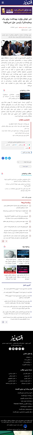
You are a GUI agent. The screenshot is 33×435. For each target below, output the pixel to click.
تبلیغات (28, 357)
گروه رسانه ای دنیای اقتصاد (25, 393)
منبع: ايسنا (25, 166)
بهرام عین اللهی (26, 152)
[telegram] (13, 349)
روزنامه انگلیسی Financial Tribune (23, 404)
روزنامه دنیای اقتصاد (26, 395)
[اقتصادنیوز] (16, 338)
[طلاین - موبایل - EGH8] (16, 11)
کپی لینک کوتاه (27, 162)
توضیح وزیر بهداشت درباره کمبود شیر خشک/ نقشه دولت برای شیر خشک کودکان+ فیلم (15, 132)
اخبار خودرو (27, 378)
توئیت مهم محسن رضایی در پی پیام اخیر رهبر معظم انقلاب (15, 222)
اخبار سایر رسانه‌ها (23, 27)
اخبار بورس (27, 376)
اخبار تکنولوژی (11, 378)
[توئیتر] (6, 158)
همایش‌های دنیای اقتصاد (25, 409)
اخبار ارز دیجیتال (25, 383)
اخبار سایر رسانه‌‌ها (10, 383)
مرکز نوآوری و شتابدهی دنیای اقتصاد (22, 412)
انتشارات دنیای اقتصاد (26, 406)
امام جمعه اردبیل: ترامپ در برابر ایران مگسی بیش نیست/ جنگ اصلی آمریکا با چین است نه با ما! (16, 307)
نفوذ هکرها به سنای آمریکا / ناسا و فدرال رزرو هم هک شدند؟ (15, 212)
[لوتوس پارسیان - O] (16, 433)
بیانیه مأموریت (26, 364)
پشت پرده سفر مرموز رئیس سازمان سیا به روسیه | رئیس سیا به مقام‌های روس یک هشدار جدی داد (16, 318)
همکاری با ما (27, 362)
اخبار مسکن (12, 376)
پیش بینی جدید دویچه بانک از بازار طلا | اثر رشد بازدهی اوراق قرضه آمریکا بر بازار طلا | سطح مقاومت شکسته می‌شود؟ (17, 302)
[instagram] (16, 349)
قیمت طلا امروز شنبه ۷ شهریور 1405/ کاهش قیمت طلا (17, 289)
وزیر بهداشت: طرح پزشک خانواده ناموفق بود (19, 124)
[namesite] (27, 2)
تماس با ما (27, 360)
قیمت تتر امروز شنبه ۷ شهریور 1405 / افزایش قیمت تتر (17, 292)
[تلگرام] (9, 158)
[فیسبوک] (3, 158)
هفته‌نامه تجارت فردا (26, 401)
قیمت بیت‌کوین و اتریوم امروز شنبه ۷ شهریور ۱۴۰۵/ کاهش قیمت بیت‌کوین (17, 296)
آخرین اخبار (26, 285)
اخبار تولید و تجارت (25, 381)
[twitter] (19, 349)
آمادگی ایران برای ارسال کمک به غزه (21, 135)
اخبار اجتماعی (11, 381)
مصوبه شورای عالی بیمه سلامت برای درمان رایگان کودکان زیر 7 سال (15, 127)
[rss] (10, 349)
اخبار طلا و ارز (26, 373)
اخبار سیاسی (12, 373)
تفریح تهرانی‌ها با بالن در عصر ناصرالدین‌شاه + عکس (16, 226)
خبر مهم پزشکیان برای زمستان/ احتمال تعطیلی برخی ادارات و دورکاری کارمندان (16, 207)
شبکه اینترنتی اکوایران (26, 398)
